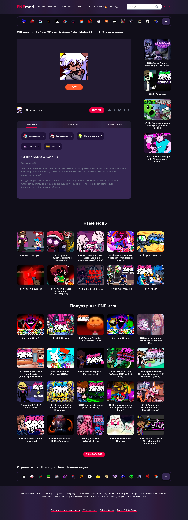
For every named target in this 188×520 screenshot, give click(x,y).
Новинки (52, 6)
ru (165, 6)
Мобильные (65, 6)
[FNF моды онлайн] (26, 6)
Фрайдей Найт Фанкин (127, 510)
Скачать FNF (80, 6)
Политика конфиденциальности (65, 510)
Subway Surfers (107, 510)
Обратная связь (89, 510)
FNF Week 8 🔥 (100, 6)
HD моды (114, 6)
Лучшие (41, 6)
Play (74, 87)
